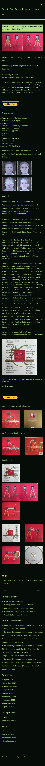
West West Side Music (22, 232)
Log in (6, 731)
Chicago (10, 580)
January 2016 (9, 700)
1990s (4, 580)
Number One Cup (8, 202)
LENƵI (20, 642)
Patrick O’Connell (10, 205)
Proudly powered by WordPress (15, 757)
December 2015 (9, 703)
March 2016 (8, 693)
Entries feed (9, 734)
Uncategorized (9, 721)
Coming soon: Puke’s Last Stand (18, 605)
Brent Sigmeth (19, 66)
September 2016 (10, 686)
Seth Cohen (28, 154)
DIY (15, 580)
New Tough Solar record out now (18, 608)
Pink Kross (29, 307)
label (29, 580)
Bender (22, 629)
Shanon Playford (23, 274)
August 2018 (8, 680)
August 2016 (8, 690)
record (34, 580)
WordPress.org (9, 741)
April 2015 (8, 707)
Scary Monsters (16, 307)
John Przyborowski (23, 151)
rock (8, 584)
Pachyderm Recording (27, 223)
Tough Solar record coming (16, 615)
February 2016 (9, 697)
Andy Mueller (7, 248)
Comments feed (9, 738)
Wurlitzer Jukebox (10, 298)
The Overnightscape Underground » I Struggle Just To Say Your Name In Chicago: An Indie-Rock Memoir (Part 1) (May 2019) (22, 662)
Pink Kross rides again (14, 601)
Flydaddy (15, 75)
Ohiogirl (34, 248)
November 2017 (9, 683)
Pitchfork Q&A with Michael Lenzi (19, 612)
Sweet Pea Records (13, 9)
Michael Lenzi (15, 154)
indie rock (21, 580)
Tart (5, 717)
